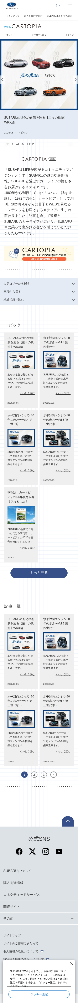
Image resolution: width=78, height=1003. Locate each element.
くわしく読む (27, 393)
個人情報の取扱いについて (20, 951)
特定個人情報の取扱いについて (23, 959)
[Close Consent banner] (71, 963)
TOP (6, 144)
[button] (2, 79)
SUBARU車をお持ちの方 (59, 16)
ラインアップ (13, 16)
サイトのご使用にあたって (20, 943)
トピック (8, 35)
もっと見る (39, 573)
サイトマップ (12, 935)
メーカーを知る (39, 35)
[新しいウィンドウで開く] (19, 854)
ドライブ (70, 35)
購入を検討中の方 (33, 16)
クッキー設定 (39, 994)
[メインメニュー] (70, 5)
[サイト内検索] (60, 5)
